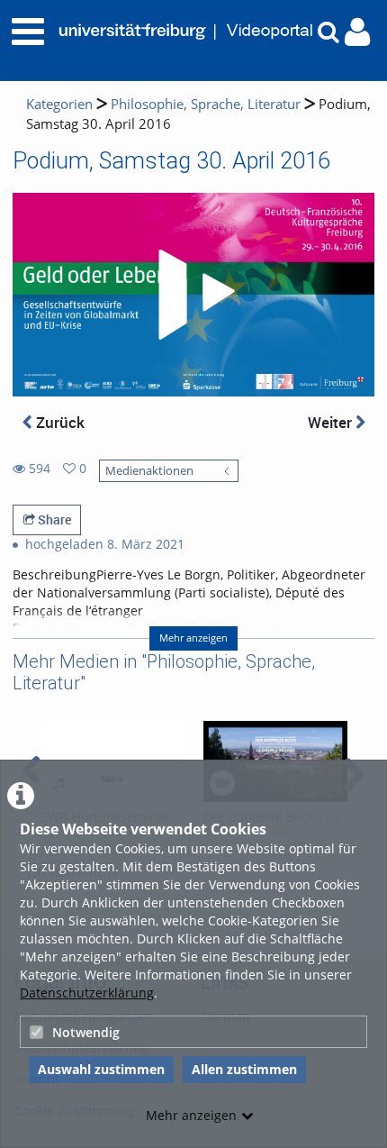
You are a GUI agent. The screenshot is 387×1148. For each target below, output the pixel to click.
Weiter (332, 422)
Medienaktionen (149, 470)
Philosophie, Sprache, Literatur (206, 104)
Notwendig (86, 1032)
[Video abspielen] (193, 295)
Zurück (58, 422)
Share (53, 519)
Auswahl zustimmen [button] (101, 1069)
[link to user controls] (357, 32)
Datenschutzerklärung (87, 992)
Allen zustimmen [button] (244, 1069)
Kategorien (59, 104)
